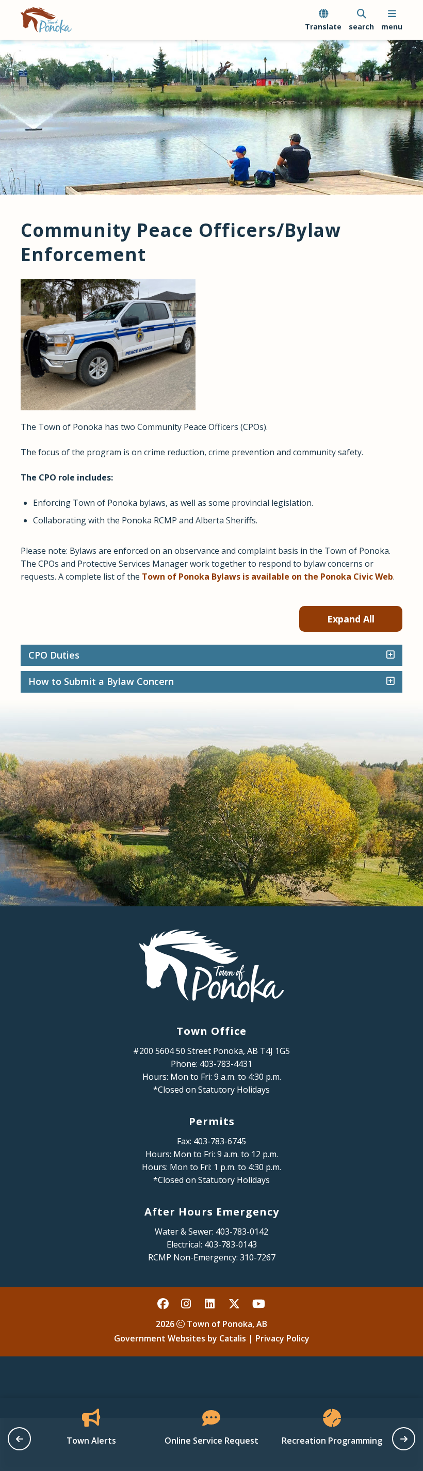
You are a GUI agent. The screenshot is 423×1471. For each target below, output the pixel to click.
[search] (361, 20)
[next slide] (403, 1438)
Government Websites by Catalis (180, 1338)
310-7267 (257, 1257)
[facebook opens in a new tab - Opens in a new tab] (163, 1304)
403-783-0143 (230, 1244)
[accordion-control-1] (388, 655)
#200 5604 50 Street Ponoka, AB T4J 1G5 (211, 1051)
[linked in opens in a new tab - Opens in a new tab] (211, 1304)
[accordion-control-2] (388, 681)
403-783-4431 (226, 1063)
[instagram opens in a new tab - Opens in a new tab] (187, 1304)
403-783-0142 (242, 1231)
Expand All (351, 619)
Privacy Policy (282, 1338)
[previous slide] (19, 1438)
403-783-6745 (219, 1141)
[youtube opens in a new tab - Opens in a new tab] (258, 1304)
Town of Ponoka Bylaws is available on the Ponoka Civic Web (267, 576)
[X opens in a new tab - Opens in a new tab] (235, 1304)
